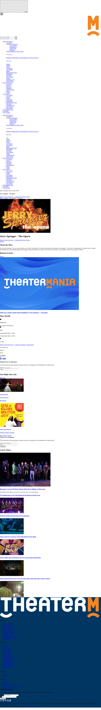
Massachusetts (30, 344)
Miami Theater (6, 630)
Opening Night (7, 648)
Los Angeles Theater (8, 626)
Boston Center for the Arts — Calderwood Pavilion (13, 344)
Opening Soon (13, 45)
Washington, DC (10, 79)
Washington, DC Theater (9, 636)
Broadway (15, 44)
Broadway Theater (7, 623)
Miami (8, 71)
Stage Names (6, 682)
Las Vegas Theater (7, 629)
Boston (8, 64)
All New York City (34, 57)
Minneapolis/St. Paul (11, 72)
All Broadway (13, 47)
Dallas (7, 67)
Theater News (6, 645)
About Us (5, 688)
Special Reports (10, 89)
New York (5, 674)
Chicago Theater (7, 625)
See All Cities (9, 81)
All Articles (9, 84)
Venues (8, 51)
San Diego (9, 75)
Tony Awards (6, 112)
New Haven (9, 108)
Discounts (11, 50)
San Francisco (9, 77)
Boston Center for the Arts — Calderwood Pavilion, (13, 196)
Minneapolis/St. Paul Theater (10, 637)
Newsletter (6, 111)
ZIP (1, 369)
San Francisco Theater (8, 633)
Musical (2, 241)
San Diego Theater (8, 662)
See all (1, 256)
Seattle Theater (7, 635)
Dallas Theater (6, 655)
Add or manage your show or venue (12, 686)
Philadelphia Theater (8, 632)
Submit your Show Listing (16, 51)
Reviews (8, 85)
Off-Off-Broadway (24, 57)
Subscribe (3, 371)
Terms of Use (35, 706)
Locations (9, 43)
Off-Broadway (15, 57)
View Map (3, 355)
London (5, 676)
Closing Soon (12, 48)
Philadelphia (9, 74)
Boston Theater (7, 627)
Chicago (8, 65)
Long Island (9, 68)
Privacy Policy (28, 706)
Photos (8, 91)
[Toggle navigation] (1, 14)
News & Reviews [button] (7, 82)
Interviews (9, 87)
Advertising (6, 685)
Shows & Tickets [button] (7, 41)
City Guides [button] (6, 94)
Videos (8, 92)
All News (5, 668)
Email (2, 367)
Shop (4, 684)
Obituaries (8, 88)
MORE (2, 377)
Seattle (8, 78)
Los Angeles (9, 70)
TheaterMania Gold (8, 109)
